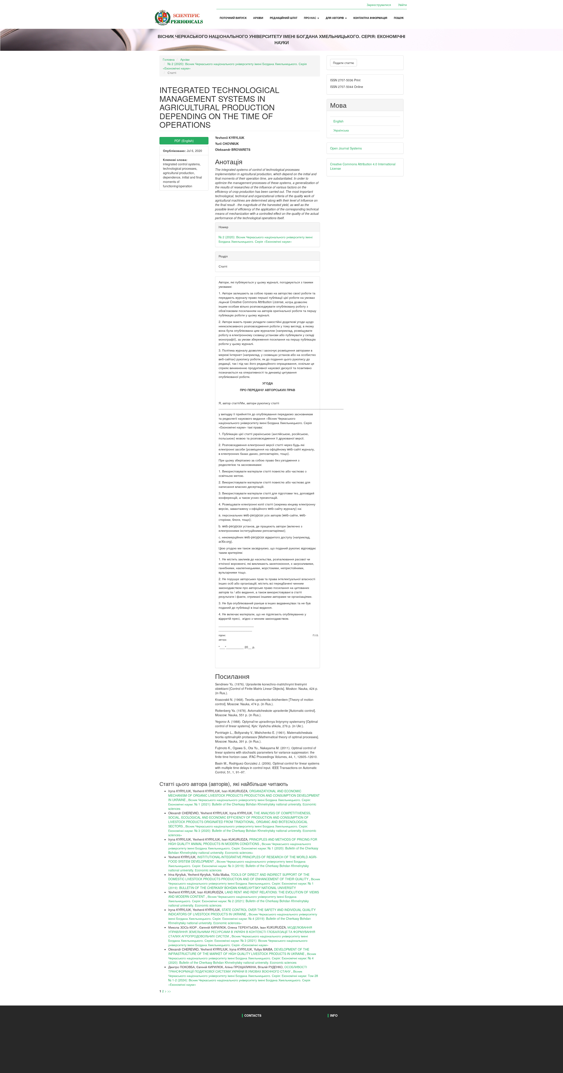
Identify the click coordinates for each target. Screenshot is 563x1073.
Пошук (399, 18)
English (338, 121)
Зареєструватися (379, 4)
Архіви (258, 18)
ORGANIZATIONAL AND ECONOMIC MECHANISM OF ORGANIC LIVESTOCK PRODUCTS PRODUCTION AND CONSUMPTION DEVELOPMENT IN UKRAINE (244, 795)
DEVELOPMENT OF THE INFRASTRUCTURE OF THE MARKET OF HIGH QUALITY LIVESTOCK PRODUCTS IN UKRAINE (238, 951)
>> (169, 991)
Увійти (402, 4)
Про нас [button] (310, 18)
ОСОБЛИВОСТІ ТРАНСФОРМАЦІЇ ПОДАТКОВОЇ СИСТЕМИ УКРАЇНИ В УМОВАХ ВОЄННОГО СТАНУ (237, 969)
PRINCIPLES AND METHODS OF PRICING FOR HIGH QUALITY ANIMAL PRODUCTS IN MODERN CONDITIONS (242, 841)
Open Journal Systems (346, 148)
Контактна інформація (370, 18)
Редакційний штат (283, 18)
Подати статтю (343, 62)
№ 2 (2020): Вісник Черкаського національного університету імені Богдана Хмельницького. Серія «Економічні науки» (266, 239)
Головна (169, 59)
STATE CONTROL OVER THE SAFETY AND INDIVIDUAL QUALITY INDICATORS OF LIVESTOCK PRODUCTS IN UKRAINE (242, 911)
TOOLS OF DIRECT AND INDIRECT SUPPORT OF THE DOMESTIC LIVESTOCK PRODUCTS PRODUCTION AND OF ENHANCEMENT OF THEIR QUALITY (238, 876)
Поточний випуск (233, 18)
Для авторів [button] (335, 18)
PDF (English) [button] (184, 140)
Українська (341, 130)
